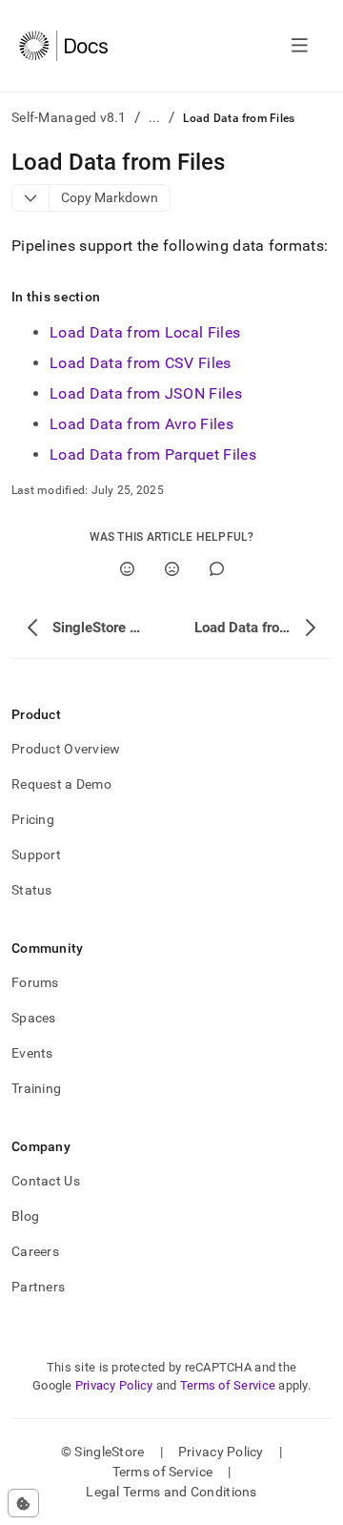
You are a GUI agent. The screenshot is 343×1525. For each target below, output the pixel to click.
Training (36, 1088)
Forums (35, 982)
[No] (172, 569)
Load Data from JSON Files (146, 393)
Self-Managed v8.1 (69, 117)
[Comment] (216, 569)
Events (32, 1053)
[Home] (63, 46)
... (155, 117)
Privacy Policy (114, 1385)
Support (36, 854)
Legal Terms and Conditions (171, 1491)
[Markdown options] (31, 198)
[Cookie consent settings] (23, 1503)
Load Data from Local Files (145, 332)
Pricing (32, 819)
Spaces (33, 1017)
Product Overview (65, 748)
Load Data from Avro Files (141, 424)
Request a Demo (61, 784)
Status (31, 889)
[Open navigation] (299, 46)
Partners (38, 1286)
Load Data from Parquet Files (153, 454)
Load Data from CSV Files (141, 363)
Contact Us (45, 1180)
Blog (25, 1216)
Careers (35, 1251)
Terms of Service (227, 1385)
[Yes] (127, 569)
